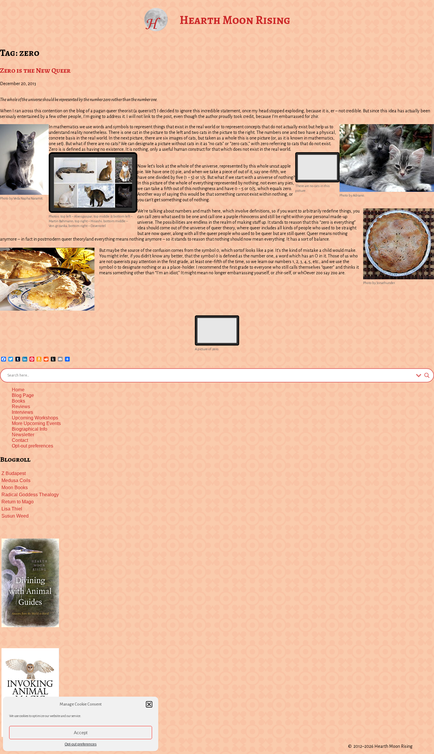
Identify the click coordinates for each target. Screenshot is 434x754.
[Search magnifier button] (427, 375)
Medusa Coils (15, 480)
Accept (80, 732)
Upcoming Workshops (35, 417)
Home (18, 389)
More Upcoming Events (36, 423)
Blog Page (23, 395)
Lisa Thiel (11, 508)
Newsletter (23, 434)
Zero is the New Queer (35, 70)
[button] (149, 704)
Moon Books (14, 487)
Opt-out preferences (81, 744)
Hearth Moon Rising (235, 20)
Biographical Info (29, 429)
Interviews (22, 412)
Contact (20, 440)
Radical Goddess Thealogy (30, 494)
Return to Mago (17, 501)
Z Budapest (13, 473)
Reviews (21, 406)
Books (18, 400)
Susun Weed (15, 515)
